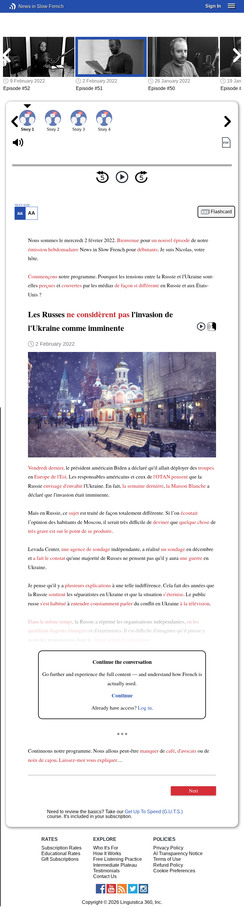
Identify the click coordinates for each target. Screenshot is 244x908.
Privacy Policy (168, 847)
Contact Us (105, 876)
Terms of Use (167, 859)
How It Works (107, 853)
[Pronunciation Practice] (211, 326)
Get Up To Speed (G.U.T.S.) (154, 811)
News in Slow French (21, 6)
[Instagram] (143, 888)
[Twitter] (132, 888)
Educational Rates (60, 853)
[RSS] (122, 888)
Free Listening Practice (117, 859)
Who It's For (105, 847)
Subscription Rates (61, 847)
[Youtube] (111, 888)
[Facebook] (100, 888)
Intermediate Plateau (115, 865)
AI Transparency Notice (178, 853)
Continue (122, 695)
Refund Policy (168, 865)
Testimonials (106, 870)
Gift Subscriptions (60, 859)
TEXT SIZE (22, 205)
